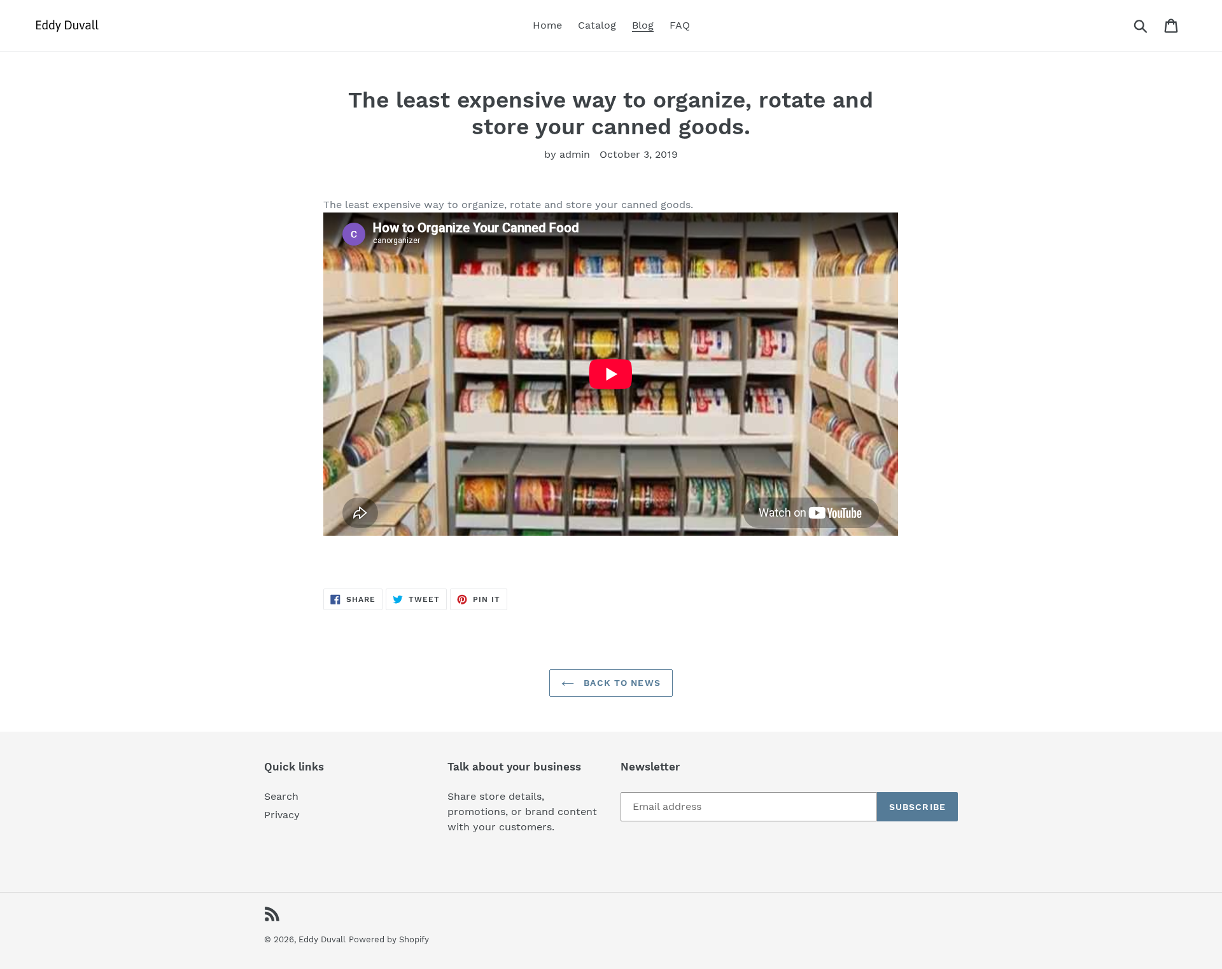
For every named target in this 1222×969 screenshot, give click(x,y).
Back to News (620, 683)
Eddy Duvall (322, 939)
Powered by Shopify (389, 939)
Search (281, 796)
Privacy (282, 815)
